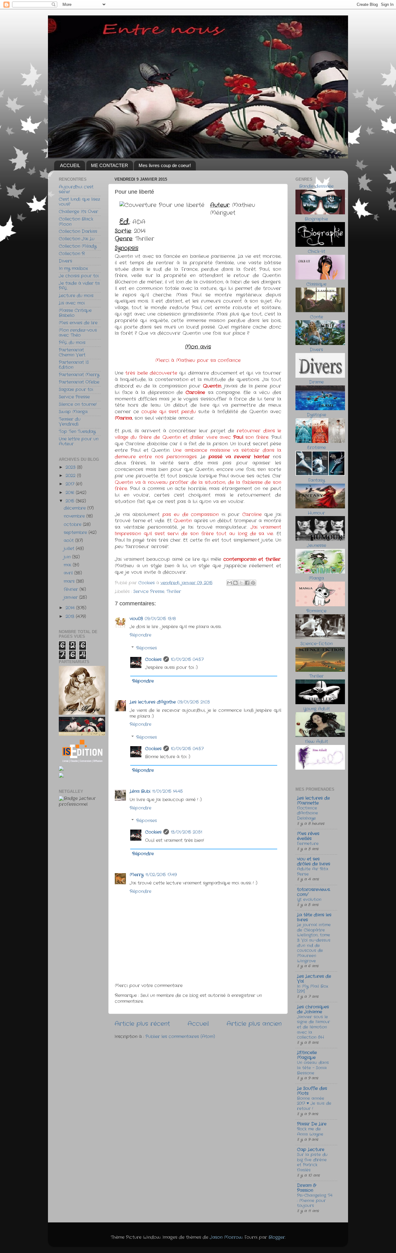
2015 (71, 501)
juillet (70, 549)
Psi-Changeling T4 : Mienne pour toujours (314, 1200)
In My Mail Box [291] (312, 988)
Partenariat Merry (79, 375)
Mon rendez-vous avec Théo (78, 332)
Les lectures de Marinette (313, 800)
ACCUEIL (70, 165)
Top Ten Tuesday (77, 432)
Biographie (316, 219)
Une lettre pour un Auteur (78, 441)
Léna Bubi (140, 791)
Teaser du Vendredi (69, 421)
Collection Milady (78, 246)
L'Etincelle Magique (307, 1055)
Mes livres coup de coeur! (165, 165)
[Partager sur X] (241, 583)
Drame (316, 382)
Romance (316, 611)
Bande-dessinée (316, 186)
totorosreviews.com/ (313, 892)
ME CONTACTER (109, 165)
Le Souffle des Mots (312, 1091)
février (72, 589)
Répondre (140, 635)
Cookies (153, 659)
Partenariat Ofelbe (79, 382)
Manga (316, 578)
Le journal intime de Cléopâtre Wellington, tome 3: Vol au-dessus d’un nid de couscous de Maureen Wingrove (314, 943)
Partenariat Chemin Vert (72, 352)
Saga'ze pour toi (76, 390)
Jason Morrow (226, 1237)
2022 (71, 476)
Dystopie (316, 415)
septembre (76, 533)
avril (69, 573)
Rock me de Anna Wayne (310, 1131)
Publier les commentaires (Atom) (180, 1037)
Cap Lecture (310, 1150)
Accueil (198, 1024)
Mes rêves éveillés (308, 836)
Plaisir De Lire (311, 1124)
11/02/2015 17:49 (161, 875)
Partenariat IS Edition (74, 365)
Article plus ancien (254, 1024)
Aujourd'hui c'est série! (76, 189)
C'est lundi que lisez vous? (79, 201)
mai (68, 565)
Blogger (277, 1237)
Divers (65, 261)
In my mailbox (73, 268)
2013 (71, 617)
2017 (71, 484)
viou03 (136, 619)
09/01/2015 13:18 (160, 619)
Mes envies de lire (78, 323)
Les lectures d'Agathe (153, 702)
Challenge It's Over (78, 212)
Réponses (146, 648)
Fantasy (316, 480)
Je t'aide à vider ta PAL (79, 285)
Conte (316, 317)
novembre (75, 516)
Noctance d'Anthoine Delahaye (307, 813)
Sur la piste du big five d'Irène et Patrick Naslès (312, 1162)
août (69, 541)
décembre (75, 508)
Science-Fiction (316, 644)
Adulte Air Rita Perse (312, 871)
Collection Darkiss (78, 231)
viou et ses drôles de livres (313, 861)
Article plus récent (142, 1024)
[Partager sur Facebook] (247, 583)
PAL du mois (72, 343)
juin (68, 557)
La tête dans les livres (314, 917)
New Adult (316, 742)
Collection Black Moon (76, 221)
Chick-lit (316, 251)
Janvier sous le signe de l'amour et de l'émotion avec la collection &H (313, 1027)
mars (70, 581)
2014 (71, 608)
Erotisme (316, 448)
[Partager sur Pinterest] (253, 583)
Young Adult (316, 709)
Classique (316, 284)
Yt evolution (309, 899)
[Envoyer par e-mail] (229, 583)
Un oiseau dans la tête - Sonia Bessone (313, 1068)
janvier (71, 597)
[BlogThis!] (235, 583)
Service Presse (148, 592)
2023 (71, 467)
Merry (137, 875)
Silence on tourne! (78, 404)
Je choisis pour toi (79, 276)
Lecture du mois (76, 296)
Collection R (72, 254)
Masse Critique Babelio (75, 313)
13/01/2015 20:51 (186, 832)
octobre (73, 525)
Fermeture (308, 844)
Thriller (173, 592)
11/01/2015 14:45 (167, 791)
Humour (316, 513)
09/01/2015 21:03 (194, 702)
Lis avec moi (72, 303)
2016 (71, 493)
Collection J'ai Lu (76, 239)
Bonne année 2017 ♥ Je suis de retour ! (314, 1103)
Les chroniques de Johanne (313, 1009)
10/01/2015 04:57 (187, 659)
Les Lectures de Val (314, 978)
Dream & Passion (306, 1188)
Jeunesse (316, 546)
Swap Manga (73, 412)
